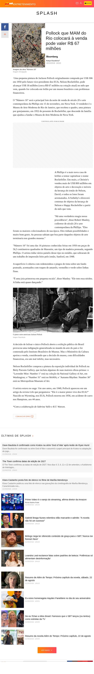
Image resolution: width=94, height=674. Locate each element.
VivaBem (65, 11)
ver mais (45, 650)
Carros (7, 11)
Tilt (73, 11)
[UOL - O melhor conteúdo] (9, 4)
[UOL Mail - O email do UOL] (77, 3)
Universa (55, 11)
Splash (45, 11)
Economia (17, 11)
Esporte (36, 11)
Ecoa (79, 11)
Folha (27, 11)
